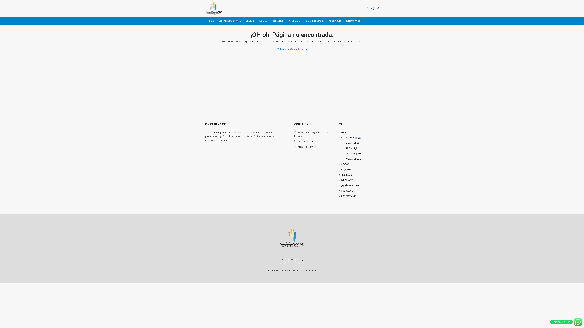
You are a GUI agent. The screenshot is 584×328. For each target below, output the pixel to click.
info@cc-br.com (305, 147)
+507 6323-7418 (305, 141)
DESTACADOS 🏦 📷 (228, 21)
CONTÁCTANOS (352, 21)
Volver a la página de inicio (292, 49)
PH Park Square (353, 153)
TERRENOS (278, 21)
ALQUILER (263, 21)
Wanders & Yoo (353, 159)
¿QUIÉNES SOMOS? (314, 21)
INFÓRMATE (294, 21)
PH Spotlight (352, 148)
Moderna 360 (352, 143)
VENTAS (250, 21)
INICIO (211, 21)
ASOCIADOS (335, 21)
